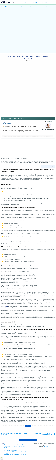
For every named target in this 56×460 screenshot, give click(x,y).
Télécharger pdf (36, 2)
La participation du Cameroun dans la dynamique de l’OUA (44, 434)
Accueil (2, 6)
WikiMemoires (7, 2)
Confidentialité (51, 2)
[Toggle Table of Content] (52, 166)
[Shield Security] (2, 458)
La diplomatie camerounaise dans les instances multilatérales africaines (24, 6)
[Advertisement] (28, 107)
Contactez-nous (44, 2)
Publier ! (29, 2)
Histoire (6, 6)
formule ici (46, 446)
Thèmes (24, 2)
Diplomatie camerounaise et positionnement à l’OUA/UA (14, 434)
